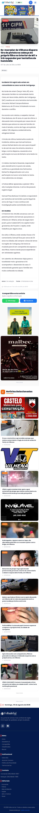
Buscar (4, 749)
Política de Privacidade (9, 763)
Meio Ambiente (6, 789)
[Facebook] (8, 726)
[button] (19, 31)
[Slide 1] (18, 519)
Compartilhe (6, 744)
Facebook (29, 301)
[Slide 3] (20, 14)
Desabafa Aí (6, 742)
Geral (3, 796)
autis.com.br (25, 810)
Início (2, 47)
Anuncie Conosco (7, 760)
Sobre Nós (5, 758)
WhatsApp (11, 301)
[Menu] (35, 2)
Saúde (4, 791)
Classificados (6, 747)
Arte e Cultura (6, 794)
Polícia (8, 47)
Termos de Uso (7, 765)
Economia (5, 784)
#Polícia (4, 70)
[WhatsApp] (3, 726)
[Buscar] (30, 2)
